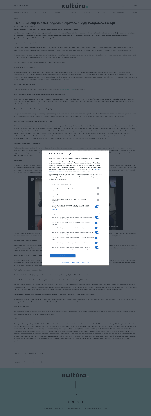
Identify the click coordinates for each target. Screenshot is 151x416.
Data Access (75, 262)
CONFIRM (63, 256)
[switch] (97, 188)
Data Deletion (65, 262)
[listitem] (75, 184)
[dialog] (75, 208)
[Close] (105, 154)
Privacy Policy (85, 262)
